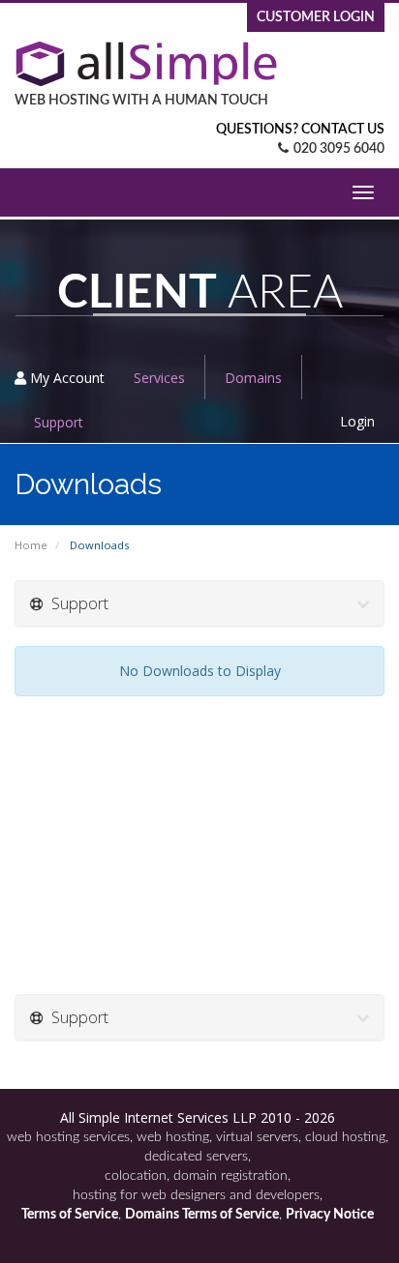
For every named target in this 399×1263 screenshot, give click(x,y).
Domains (253, 377)
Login (357, 421)
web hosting (173, 1137)
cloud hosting (345, 1137)
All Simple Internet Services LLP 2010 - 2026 (197, 1117)
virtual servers (257, 1137)
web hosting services (68, 1137)
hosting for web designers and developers (196, 1195)
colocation (136, 1176)
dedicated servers (196, 1156)
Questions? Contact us (300, 129)
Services (159, 377)
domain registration (230, 1176)
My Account (65, 377)
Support (58, 422)
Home (31, 545)
